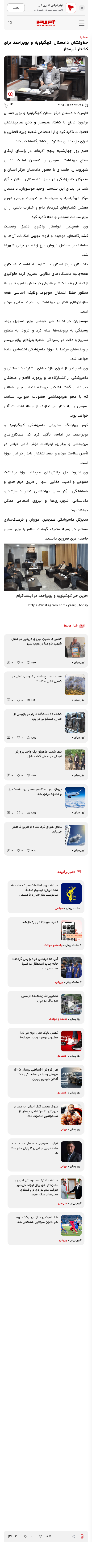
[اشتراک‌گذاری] (73, 1536)
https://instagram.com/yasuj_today (58, 605)
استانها (84, 37)
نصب (16, 7)
